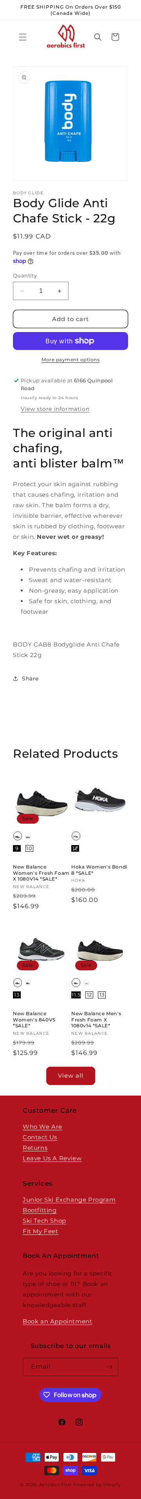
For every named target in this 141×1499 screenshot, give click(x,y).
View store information (55, 408)
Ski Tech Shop (44, 1220)
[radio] (17, 835)
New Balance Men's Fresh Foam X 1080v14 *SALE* (96, 1019)
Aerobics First (55, 1484)
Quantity (25, 275)
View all (70, 1075)
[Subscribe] (109, 1367)
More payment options (70, 359)
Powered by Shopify (97, 1484)
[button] (22, 37)
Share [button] (30, 678)
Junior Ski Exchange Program (69, 1199)
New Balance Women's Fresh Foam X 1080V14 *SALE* (41, 873)
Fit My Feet (40, 1231)
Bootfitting (40, 1210)
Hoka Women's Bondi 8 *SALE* (99, 870)
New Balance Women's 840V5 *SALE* (34, 1019)
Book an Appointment (57, 1321)
